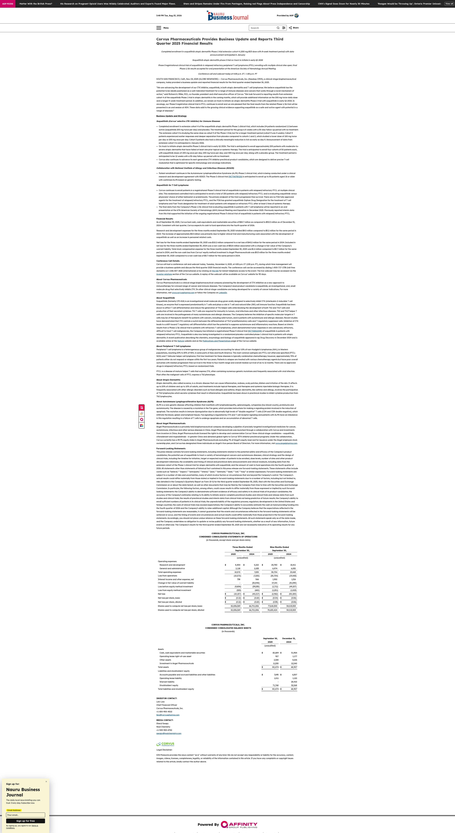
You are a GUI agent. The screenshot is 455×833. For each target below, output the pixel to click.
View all (449, 3)
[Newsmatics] (141, 425)
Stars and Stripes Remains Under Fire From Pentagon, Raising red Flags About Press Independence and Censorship (247, 3)
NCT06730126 (235, 176)
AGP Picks (7, 4)
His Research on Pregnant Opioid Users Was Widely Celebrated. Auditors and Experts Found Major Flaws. (117, 3)
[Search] (278, 28)
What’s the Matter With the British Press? (29, 3)
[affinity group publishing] (141, 419)
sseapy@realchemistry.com (168, 733)
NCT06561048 (254, 331)
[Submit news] (141, 408)
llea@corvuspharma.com (167, 715)
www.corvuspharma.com (183, 292)
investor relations (164, 274)
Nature (180, 341)
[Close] (46, 781)
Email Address (13, 810)
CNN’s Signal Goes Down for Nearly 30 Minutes (343, 3)
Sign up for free (25, 820)
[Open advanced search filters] (284, 28)
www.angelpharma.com (286, 443)
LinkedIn (223, 292)
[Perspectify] (141, 413)
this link (215, 271)
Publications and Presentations (216, 341)
